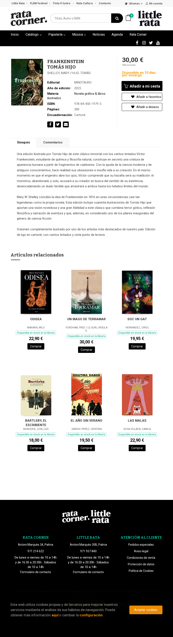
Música (78, 34)
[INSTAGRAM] (144, 42)
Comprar (36, 346)
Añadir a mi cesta (144, 86)
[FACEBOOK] (137, 42)
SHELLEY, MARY (58, 73)
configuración (91, 615)
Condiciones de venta (141, 557)
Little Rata (18, 3)
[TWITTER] (151, 42)
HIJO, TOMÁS (81, 73)
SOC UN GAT (137, 319)
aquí (54, 615)
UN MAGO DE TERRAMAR (86, 319)
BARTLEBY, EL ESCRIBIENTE (36, 423)
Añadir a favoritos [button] (148, 97)
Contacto (105, 3)
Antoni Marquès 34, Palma (35, 544)
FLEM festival (38, 3)
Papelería (55, 34)
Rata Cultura (84, 3)
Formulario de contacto (35, 572)
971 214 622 (35, 551)
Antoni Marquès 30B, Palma (88, 544)
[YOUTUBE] (158, 42)
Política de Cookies (141, 570)
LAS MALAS (137, 420)
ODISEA (36, 319)
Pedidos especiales (141, 544)
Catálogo (32, 34)
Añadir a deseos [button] (147, 107)
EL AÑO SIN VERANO (86, 420)
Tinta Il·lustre (62, 3)
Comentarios (52, 142)
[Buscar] (117, 18)
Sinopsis (23, 142)
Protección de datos (141, 564)
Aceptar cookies (145, 610)
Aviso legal (141, 551)
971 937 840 (88, 551)
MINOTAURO (83, 82)
